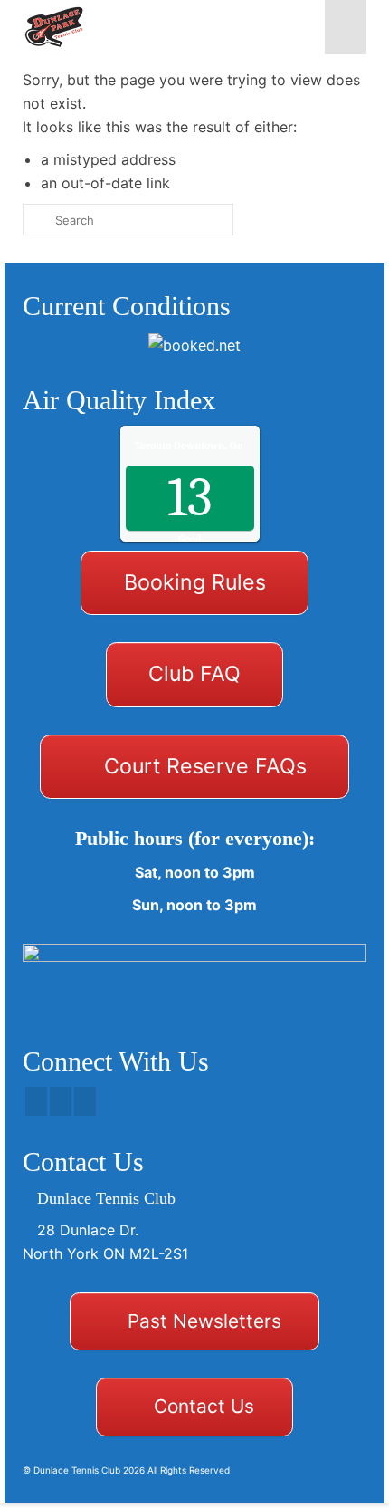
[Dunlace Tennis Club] (148, 27)
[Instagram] (85, 1101)
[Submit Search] (36, 219)
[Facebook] (36, 1101)
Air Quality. (226, 445)
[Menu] (345, 27)
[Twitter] (60, 1101)
